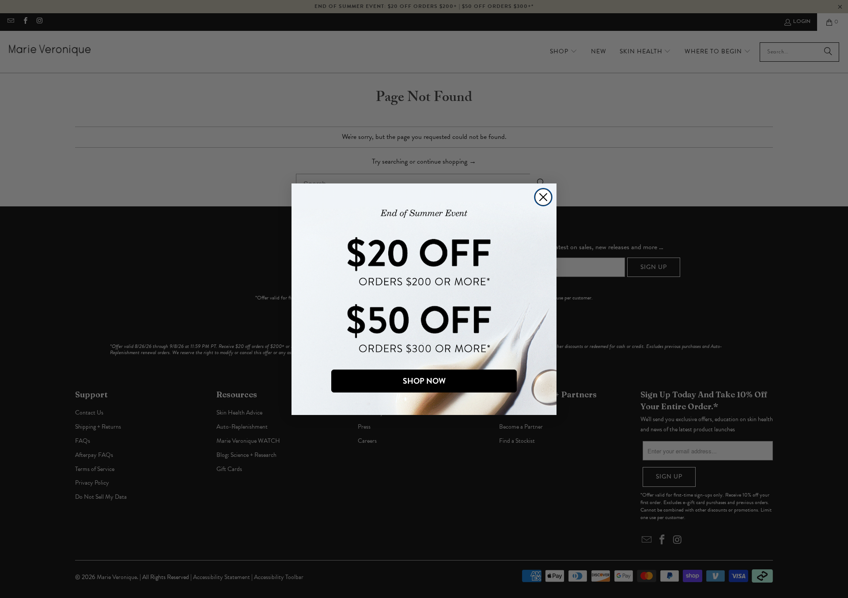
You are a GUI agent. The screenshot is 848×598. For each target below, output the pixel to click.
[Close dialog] (543, 197)
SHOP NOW (424, 381)
